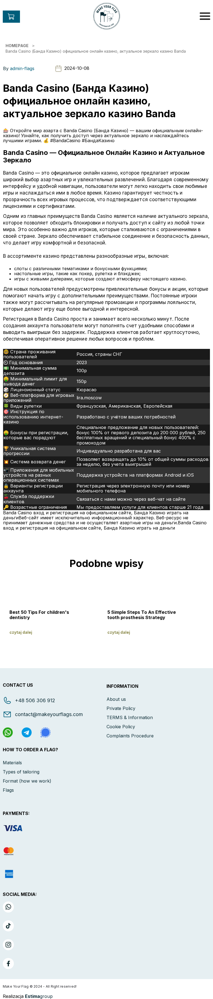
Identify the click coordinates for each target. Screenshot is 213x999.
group (39, 996)
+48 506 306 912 (35, 700)
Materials (12, 762)
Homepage (17, 45)
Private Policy (120, 708)
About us (116, 699)
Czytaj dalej (20, 632)
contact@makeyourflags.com (49, 714)
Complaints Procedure (130, 736)
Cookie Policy (120, 726)
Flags (8, 790)
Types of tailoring (21, 772)
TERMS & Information (129, 717)
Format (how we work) (27, 781)
